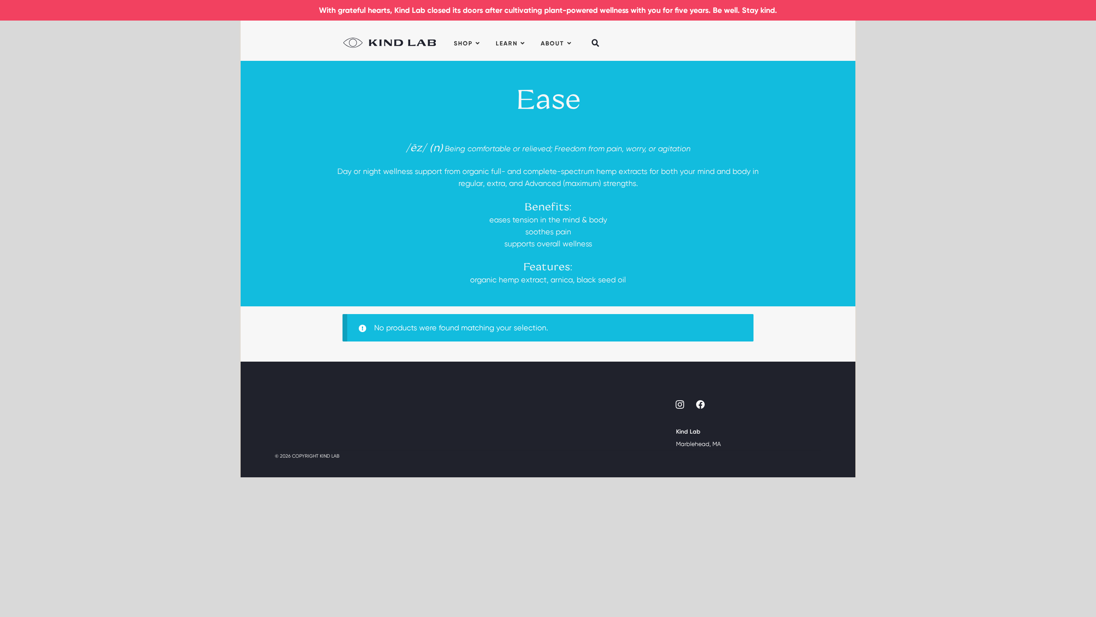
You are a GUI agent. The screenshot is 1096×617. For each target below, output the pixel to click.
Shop (463, 43)
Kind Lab (389, 41)
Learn (507, 43)
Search (596, 37)
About (552, 43)
